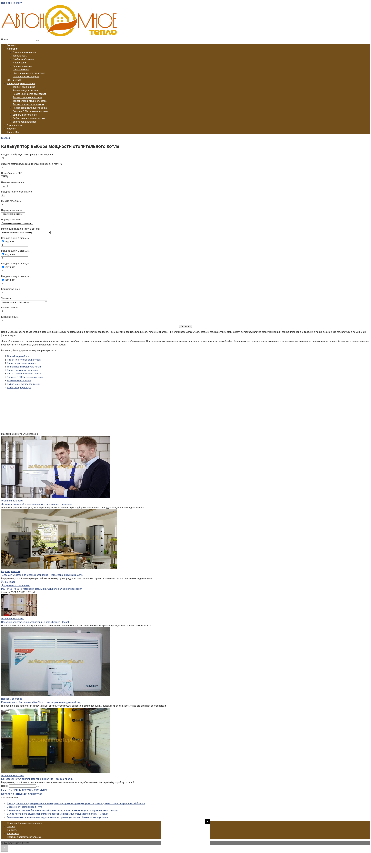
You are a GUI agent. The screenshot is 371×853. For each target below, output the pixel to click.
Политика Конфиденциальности (24, 823)
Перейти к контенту (11, 2)
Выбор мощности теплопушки (29, 118)
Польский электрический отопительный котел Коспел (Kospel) (35, 622)
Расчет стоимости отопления (28, 104)
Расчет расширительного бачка (30, 107)
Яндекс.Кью (13, 132)
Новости (11, 128)
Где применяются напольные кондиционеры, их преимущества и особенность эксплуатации (57, 817)
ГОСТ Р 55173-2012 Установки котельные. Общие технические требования (41, 588)
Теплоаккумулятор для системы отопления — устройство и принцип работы (42, 575)
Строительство (15, 125)
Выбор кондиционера (24, 121)
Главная (11, 45)
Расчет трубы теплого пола (27, 97)
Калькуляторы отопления (21, 83)
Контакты (12, 830)
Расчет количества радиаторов (30, 94)
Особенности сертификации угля (24, 806)
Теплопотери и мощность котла (30, 101)
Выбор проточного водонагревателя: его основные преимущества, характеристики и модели (57, 813)
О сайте (11, 826)
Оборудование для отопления (29, 73)
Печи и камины (21, 69)
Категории (12, 48)
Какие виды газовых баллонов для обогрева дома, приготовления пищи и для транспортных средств (62, 810)
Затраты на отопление (25, 114)
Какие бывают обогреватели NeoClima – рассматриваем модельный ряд (41, 702)
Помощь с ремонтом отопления (24, 837)
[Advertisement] (185, 835)
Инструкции (19, 62)
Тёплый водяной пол (24, 87)
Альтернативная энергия (26, 76)
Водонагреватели (22, 66)
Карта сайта (13, 833)
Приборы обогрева (23, 59)
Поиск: (5, 39)
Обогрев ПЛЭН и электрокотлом (30, 111)
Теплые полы (20, 55)
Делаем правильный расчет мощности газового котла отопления (36, 504)
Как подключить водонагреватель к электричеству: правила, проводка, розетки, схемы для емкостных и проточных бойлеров (76, 803)
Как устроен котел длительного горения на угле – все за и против (37, 779)
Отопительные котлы (24, 52)
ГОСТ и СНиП (14, 80)
